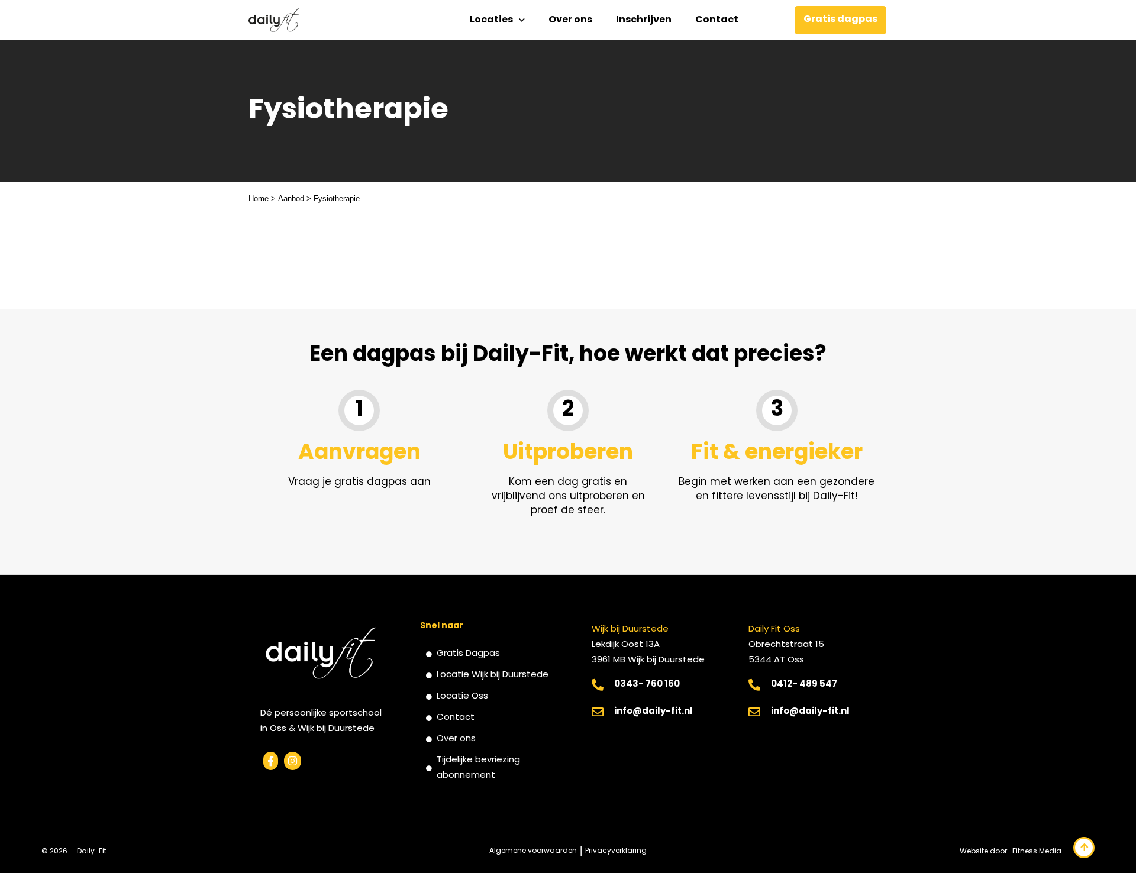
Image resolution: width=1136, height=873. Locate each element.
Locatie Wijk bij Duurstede (492, 675)
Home (258, 198)
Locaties (491, 20)
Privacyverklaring (616, 851)
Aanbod (291, 198)
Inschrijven (644, 20)
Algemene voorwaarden (533, 851)
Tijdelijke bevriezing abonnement (478, 768)
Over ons (570, 20)
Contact (716, 20)
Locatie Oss (462, 696)
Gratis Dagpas (468, 653)
